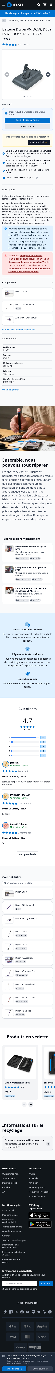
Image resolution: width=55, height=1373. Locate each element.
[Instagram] (22, 1312)
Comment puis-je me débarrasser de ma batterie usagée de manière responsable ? (24, 1144)
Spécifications (9, 338)
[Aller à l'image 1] (24, 96)
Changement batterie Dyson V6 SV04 (30, 568)
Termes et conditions (12, 1226)
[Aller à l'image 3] (31, 96)
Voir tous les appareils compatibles (18, 329)
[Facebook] (11, 1312)
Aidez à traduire (25, 1302)
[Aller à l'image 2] (27, 96)
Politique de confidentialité (9, 1221)
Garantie (6, 1235)
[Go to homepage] (16, 4)
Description (8, 189)
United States (12, 1368)
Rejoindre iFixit (39, 142)
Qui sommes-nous (10, 1173)
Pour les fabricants (37, 1196)
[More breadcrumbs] (4, 20)
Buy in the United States (27, 120)
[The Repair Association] (50, 1312)
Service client (8, 1178)
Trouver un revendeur (39, 1191)
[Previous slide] (24, 1104)
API (3, 1191)
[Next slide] (30, 1104)
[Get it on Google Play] (40, 1224)
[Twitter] (16, 1312)
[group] (6, 74)
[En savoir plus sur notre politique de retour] (36, 177)
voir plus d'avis (27, 854)
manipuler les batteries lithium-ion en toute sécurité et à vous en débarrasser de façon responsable (28, 258)
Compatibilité (9, 282)
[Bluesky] (38, 1311)
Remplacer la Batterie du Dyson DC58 (30, 547)
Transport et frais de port (14, 1240)
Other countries (40, 1368)
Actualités (33, 1178)
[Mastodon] (33, 1312)
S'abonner (45, 1283)
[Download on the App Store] (39, 1215)
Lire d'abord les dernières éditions (21, 1289)
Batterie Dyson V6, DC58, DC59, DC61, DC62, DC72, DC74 (29, 20)
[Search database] (39, 5)
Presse (32, 1173)
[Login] (51, 5)
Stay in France (27, 126)
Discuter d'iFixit (9, 1182)
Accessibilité (8, 1210)
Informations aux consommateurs (10, 1246)
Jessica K (14, 762)
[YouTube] (27, 1312)
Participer (33, 1182)
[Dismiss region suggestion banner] (51, 1355)
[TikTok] (5, 1312)
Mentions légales (10, 1215)
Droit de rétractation (12, 1231)
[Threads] (44, 1312)
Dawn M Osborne (18, 824)
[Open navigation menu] (3, 5)
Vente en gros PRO (37, 1187)
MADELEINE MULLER (20, 795)
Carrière (6, 1187)
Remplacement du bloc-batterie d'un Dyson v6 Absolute (30, 589)
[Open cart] (45, 5)
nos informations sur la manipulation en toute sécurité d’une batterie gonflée (29, 268)
